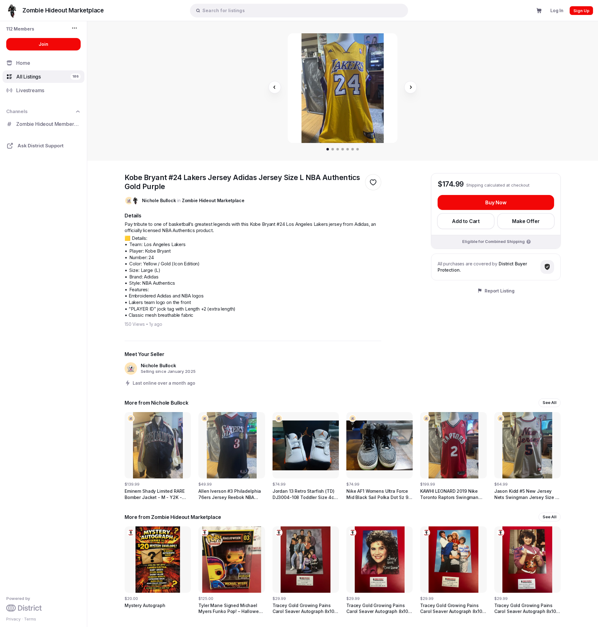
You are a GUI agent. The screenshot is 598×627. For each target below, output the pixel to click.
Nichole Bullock (159, 200)
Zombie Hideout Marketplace (213, 200)
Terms (30, 618)
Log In (556, 10)
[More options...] (75, 28)
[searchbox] (302, 10)
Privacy (13, 618)
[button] (20, 29)
